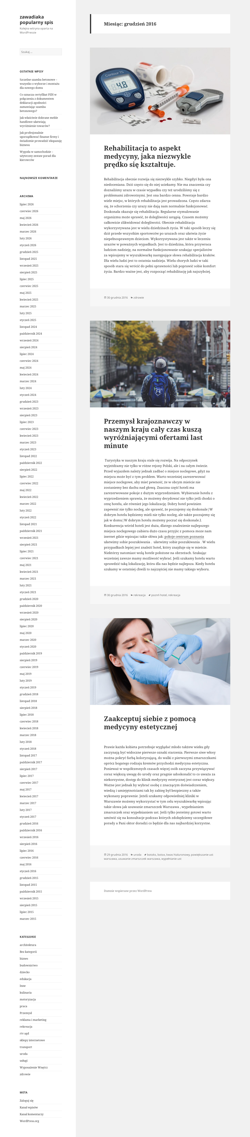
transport (26, 1047)
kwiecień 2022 (29, 497)
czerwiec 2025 (29, 286)
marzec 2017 (28, 803)
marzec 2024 (28, 381)
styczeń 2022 (28, 517)
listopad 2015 (28, 885)
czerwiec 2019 (29, 667)
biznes (24, 958)
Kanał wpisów (29, 1107)
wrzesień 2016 (29, 837)
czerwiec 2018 (29, 721)
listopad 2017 (28, 755)
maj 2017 (25, 789)
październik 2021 (31, 531)
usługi (24, 1060)
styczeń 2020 (28, 646)
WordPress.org (29, 1121)
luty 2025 (26, 313)
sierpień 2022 (28, 470)
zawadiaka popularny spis (36, 19)
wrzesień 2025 (29, 265)
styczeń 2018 (28, 749)
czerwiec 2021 (29, 558)
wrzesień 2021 (29, 538)
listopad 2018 (28, 701)
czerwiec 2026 (29, 211)
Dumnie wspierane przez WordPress (128, 891)
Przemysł (26, 1013)
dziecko (25, 972)
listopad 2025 (28, 259)
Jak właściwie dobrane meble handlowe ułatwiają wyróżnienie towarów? (39, 122)
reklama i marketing (33, 1020)
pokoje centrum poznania (184, 536)
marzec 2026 (28, 231)
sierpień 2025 (28, 272)
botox (161, 854)
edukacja (25, 979)
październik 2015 (31, 891)
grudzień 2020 (29, 599)
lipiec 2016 (27, 851)
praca (23, 1006)
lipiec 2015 (27, 912)
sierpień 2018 (28, 708)
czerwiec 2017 (29, 783)
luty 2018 (26, 742)
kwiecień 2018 (29, 728)
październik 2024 (31, 333)
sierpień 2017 (28, 769)
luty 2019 (26, 680)
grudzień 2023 (29, 401)
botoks (151, 854)
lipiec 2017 (27, 776)
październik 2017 (31, 762)
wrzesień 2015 (29, 898)
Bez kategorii (28, 952)
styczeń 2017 (28, 817)
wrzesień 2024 (29, 340)
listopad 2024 (28, 327)
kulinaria (26, 992)
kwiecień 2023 (29, 436)
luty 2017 (26, 810)
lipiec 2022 (27, 476)
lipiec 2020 (27, 626)
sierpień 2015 (28, 905)
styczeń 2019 (28, 687)
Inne (23, 986)
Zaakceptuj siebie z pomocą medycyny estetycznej (150, 722)
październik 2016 (31, 830)
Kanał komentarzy (32, 1114)
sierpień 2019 (28, 660)
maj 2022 (25, 490)
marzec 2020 (28, 640)
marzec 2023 (28, 442)
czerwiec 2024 (29, 361)
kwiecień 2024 (29, 374)
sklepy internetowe (32, 1040)
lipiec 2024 (27, 354)
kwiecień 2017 (29, 796)
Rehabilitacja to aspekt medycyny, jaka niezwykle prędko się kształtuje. (147, 156)
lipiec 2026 (27, 204)
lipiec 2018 (27, 714)
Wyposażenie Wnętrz (34, 1067)
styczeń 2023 (28, 449)
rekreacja (26, 1026)
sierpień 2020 (28, 619)
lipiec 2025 (27, 279)
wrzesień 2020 (29, 612)
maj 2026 (25, 218)
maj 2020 (25, 633)
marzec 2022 (28, 504)
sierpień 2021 (28, 544)
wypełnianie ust (171, 859)
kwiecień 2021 (29, 572)
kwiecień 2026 (29, 225)
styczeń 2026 (28, 245)
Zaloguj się (27, 1100)
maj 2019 (25, 674)
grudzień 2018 (29, 694)
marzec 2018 (28, 735)
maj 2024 (25, 367)
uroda (24, 1054)
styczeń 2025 (28, 320)
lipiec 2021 (27, 551)
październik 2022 (31, 463)
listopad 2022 (28, 456)
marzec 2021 (28, 578)
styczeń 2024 (28, 395)
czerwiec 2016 (29, 857)
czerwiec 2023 (29, 429)
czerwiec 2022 (29, 483)
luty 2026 (26, 238)
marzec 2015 (28, 919)
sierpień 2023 (28, 415)
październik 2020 (31, 606)
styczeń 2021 (28, 592)
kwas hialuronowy (178, 854)
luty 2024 (26, 388)
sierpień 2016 (28, 844)
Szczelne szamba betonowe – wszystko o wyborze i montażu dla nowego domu (39, 84)
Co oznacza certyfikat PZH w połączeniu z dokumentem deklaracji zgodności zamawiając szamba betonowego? (38, 103)
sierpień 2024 (28, 347)
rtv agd (24, 1033)
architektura (28, 945)
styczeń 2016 (28, 871)
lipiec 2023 (27, 422)
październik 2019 (31, 653)
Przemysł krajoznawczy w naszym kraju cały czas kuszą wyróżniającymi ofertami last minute (153, 433)
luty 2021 (26, 585)
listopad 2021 (28, 524)
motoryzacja (28, 999)
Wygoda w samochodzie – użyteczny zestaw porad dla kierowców (38, 156)
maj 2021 (25, 565)
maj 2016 (25, 864)
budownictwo (29, 965)
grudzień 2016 (29, 823)
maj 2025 (25, 293)
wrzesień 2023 (29, 408)
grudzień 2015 (29, 878)
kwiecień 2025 (29, 299)
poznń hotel (159, 595)
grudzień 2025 (29, 252)
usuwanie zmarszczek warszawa (139, 859)
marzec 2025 (28, 306)
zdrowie (25, 1074)
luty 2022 (26, 510)
